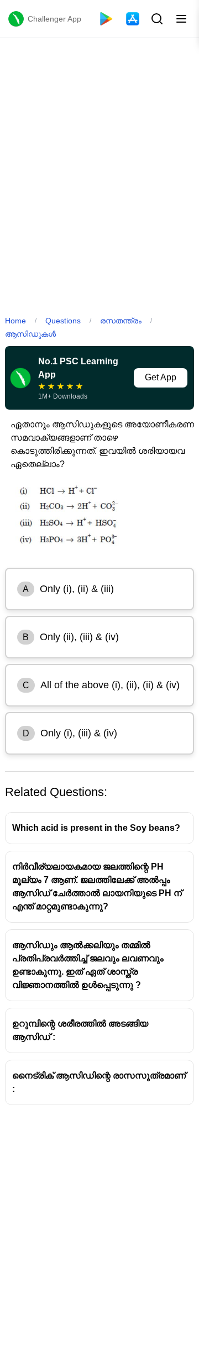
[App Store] (132, 18)
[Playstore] (106, 18)
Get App (160, 377)
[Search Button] (156, 18)
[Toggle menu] (181, 18)
